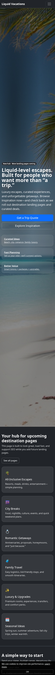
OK (27, 671)
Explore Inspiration (27, 226)
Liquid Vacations (13, 4)
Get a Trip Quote (27, 218)
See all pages (10, 460)
